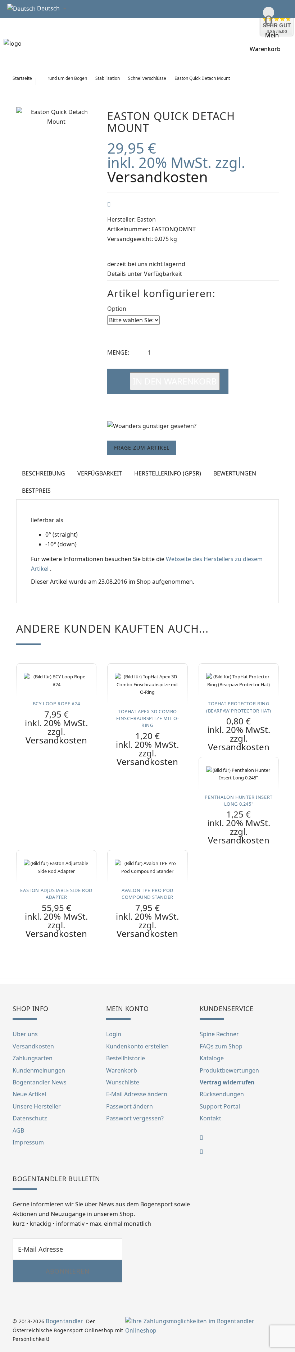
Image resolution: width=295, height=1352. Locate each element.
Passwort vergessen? (135, 1118)
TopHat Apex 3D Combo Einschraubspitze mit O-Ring (147, 718)
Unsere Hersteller (37, 1106)
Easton (146, 219)
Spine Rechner (219, 1034)
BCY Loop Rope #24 (56, 703)
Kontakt (210, 1118)
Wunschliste (122, 1082)
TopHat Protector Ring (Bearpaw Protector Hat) (238, 707)
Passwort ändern (129, 1106)
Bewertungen (234, 473)
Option (116, 309)
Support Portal (220, 1106)
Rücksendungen (222, 1094)
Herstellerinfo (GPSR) (167, 473)
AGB (18, 1130)
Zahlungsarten (33, 1058)
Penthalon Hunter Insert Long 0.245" (239, 800)
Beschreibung (43, 473)
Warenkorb (121, 1070)
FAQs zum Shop (221, 1046)
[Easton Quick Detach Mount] (56, 117)
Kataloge (212, 1058)
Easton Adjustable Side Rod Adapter (56, 893)
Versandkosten (157, 177)
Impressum (28, 1142)
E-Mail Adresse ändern (136, 1094)
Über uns (25, 1034)
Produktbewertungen (229, 1070)
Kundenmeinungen (39, 1070)
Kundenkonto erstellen (137, 1046)
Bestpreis (36, 491)
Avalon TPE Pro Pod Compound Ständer (147, 893)
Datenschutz (30, 1118)
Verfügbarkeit (163, 274)
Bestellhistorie (125, 1058)
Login (113, 1034)
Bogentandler (64, 1321)
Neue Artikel (29, 1094)
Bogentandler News (40, 1082)
